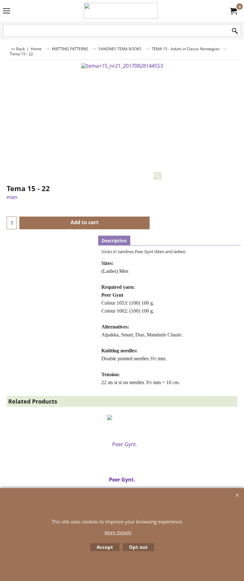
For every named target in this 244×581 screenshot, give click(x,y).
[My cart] (233, 11)
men (12, 197)
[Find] (235, 31)
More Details (118, 532)
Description (114, 241)
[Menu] (6, 11)
